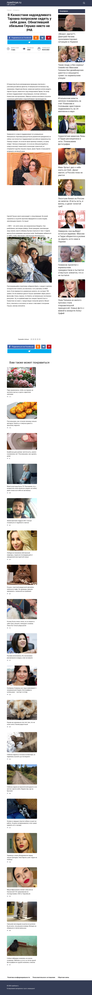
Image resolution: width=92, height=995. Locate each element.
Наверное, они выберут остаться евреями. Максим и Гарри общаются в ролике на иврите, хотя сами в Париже (71, 236)
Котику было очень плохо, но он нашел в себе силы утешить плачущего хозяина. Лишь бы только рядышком (20, 623)
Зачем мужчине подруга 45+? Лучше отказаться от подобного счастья (19, 522)
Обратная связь (63, 977)
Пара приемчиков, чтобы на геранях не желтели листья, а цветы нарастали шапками (20, 392)
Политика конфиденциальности (18, 977)
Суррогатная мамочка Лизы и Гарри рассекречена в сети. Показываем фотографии (71, 140)
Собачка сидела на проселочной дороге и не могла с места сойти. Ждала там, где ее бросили (22, 789)
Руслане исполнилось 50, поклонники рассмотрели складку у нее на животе (20, 657)
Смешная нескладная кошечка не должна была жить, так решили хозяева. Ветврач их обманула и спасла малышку (21, 926)
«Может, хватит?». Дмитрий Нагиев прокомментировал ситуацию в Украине (68, 38)
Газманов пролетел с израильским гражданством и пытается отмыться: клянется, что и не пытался (71, 270)
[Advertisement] (29, 68)
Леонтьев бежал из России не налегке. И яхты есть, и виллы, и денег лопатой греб (71, 202)
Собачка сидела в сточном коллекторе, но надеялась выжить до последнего (21, 755)
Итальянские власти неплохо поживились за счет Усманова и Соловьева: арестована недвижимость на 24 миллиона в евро (69, 105)
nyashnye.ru (14, 2)
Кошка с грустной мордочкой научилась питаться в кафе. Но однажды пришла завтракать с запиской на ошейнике (20, 589)
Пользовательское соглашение (44, 977)
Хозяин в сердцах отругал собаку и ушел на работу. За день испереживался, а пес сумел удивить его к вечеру (22, 823)
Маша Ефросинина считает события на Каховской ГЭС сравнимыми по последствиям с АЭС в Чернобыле (20, 892)
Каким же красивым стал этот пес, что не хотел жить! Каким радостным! (21, 723)
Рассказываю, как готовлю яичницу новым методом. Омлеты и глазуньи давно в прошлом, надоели (21, 423)
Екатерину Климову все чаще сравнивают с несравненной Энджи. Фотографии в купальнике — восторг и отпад (21, 690)
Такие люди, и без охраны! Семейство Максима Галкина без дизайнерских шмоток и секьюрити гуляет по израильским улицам (71, 71)
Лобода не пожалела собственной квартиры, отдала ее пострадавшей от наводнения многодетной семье (20, 555)
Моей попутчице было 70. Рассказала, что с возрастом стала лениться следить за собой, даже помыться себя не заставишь (22, 488)
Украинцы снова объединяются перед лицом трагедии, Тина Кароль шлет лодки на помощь (22, 857)
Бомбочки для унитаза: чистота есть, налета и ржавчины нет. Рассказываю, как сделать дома (22, 454)
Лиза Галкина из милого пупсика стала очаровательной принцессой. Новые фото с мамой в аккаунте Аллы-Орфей (71, 307)
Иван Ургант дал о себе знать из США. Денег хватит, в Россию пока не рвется (70, 171)
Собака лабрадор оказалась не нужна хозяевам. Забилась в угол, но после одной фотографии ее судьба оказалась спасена (21, 960)
